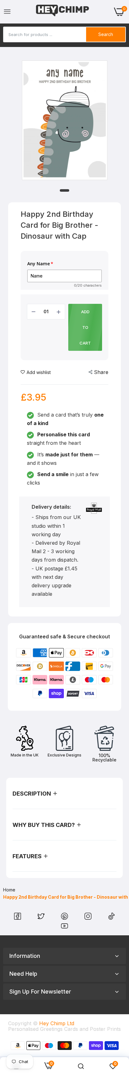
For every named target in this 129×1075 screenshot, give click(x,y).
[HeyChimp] (62, 12)
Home (9, 889)
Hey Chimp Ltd (56, 1023)
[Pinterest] (65, 918)
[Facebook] (18, 918)
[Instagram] (88, 918)
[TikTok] (111, 918)
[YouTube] (64, 927)
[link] (80, 1066)
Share (101, 372)
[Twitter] (41, 918)
